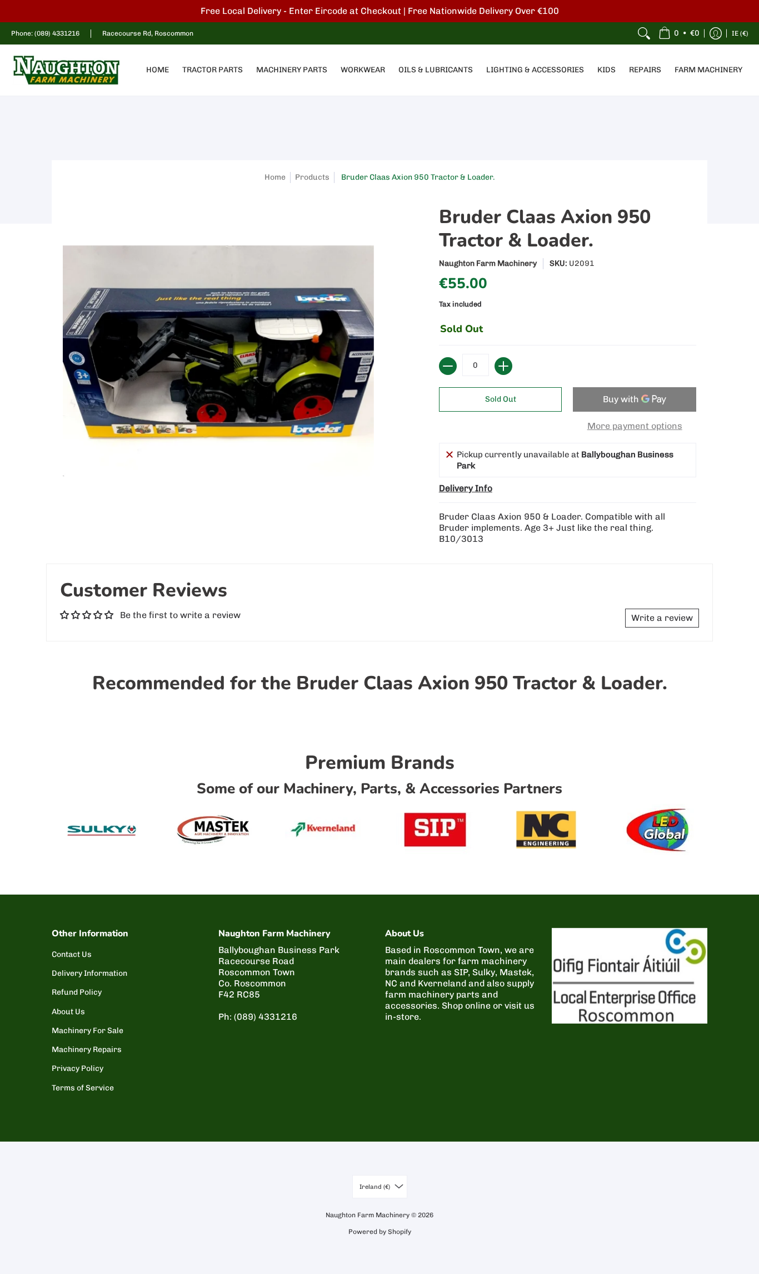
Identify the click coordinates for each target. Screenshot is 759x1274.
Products (312, 177)
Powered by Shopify (379, 1232)
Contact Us (72, 954)
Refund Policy (77, 992)
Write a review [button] (662, 618)
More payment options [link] (634, 426)
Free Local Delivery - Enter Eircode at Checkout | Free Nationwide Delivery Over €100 (380, 11)
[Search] (644, 33)
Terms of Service (83, 1088)
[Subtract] (448, 366)
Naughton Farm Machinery (488, 263)
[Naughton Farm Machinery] (66, 70)
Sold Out (500, 399)
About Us (68, 1011)
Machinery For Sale (87, 1030)
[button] (679, 33)
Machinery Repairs (87, 1049)
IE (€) (740, 33)
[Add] (503, 366)
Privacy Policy (77, 1068)
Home (275, 177)
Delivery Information (89, 973)
